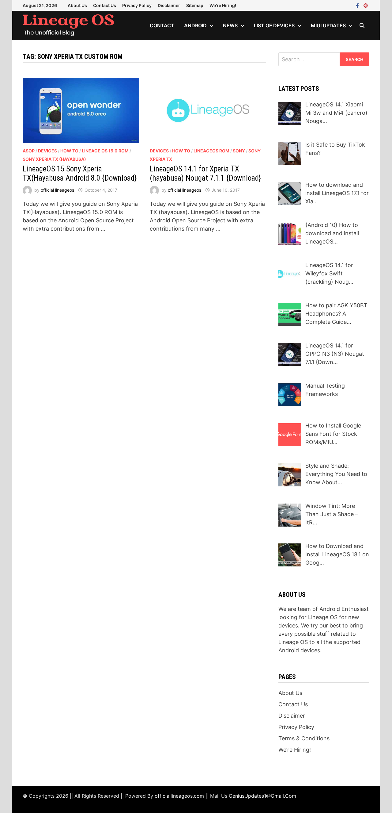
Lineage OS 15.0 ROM (105, 150)
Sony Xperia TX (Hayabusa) (54, 159)
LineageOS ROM (211, 150)
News (230, 25)
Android (195, 25)
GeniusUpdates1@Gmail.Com (262, 796)
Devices (47, 150)
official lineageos (57, 190)
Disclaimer (169, 5)
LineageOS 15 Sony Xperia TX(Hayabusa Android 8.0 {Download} (80, 173)
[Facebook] (358, 5)
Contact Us (104, 5)
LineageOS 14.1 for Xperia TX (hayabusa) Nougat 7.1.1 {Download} (205, 173)
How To (69, 150)
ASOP (29, 150)
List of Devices (274, 25)
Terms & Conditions (304, 738)
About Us (77, 5)
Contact (162, 25)
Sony (239, 150)
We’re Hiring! (222, 5)
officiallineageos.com (179, 796)
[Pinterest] (365, 5)
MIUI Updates (328, 25)
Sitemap (194, 5)
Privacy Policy (137, 5)
